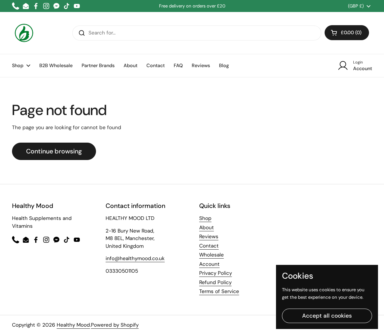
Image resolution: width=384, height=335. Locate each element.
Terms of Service (219, 291)
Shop (205, 218)
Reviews (208, 236)
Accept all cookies (327, 315)
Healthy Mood (73, 325)
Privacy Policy (215, 273)
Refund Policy (215, 282)
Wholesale (211, 254)
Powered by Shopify (115, 325)
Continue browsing (54, 151)
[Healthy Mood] (24, 33)
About (206, 227)
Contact (209, 245)
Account (209, 264)
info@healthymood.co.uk (135, 258)
